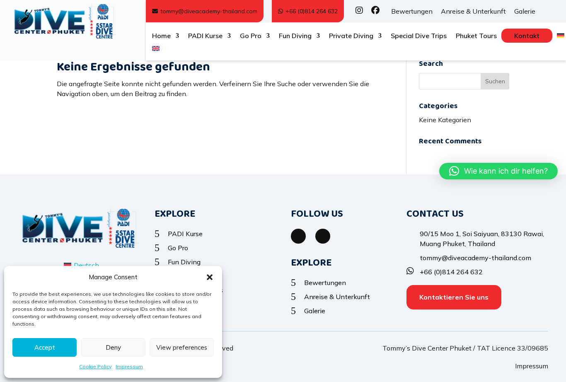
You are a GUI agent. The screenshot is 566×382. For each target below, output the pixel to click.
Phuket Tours (476, 36)
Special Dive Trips (419, 36)
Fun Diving (295, 36)
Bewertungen (412, 11)
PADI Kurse (205, 36)
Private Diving (351, 36)
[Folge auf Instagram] (322, 236)
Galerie (524, 11)
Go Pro (250, 36)
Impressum (129, 366)
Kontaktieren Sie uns (454, 297)
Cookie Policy (95, 366)
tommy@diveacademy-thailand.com (208, 11)
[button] (210, 277)
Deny (113, 347)
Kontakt (526, 35)
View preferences (181, 347)
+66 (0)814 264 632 (311, 11)
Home (161, 36)
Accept (44, 347)
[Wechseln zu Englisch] (156, 50)
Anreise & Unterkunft (473, 11)
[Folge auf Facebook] (298, 236)
